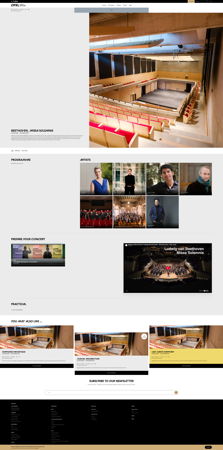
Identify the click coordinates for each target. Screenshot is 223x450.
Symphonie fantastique (13, 352)
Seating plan (94, 419)
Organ (52, 422)
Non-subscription (24, 133)
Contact (197, 1)
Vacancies (53, 442)
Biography (53, 411)
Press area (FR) (135, 413)
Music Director (54, 434)
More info (37, 448)
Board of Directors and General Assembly (59, 441)
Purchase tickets (94, 411)
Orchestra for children (15, 436)
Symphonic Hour (14, 419)
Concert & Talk (14, 418)
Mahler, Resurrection (88, 359)
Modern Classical (14, 429)
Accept (208, 447)
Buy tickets (191, 1)
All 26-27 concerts (15, 408)
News (133, 411)
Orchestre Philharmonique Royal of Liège (23, 5)
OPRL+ (12, 426)
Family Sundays (14, 434)
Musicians (53, 437)
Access (92, 416)
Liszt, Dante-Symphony (163, 352)
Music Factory (14, 427)
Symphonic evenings (15, 414)
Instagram (13, 1)
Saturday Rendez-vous (16, 421)
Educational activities (56, 416)
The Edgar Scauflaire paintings (57, 424)
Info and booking (37, 365)
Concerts (104, 5)
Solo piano (13, 444)
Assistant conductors (55, 436)
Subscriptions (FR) (15, 409)
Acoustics (53, 426)
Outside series (14, 133)
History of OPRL (54, 413)
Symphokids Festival (15, 437)
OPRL (15, 5)
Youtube (17, 1)
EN (210, 1)
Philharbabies (14, 439)
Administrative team (55, 439)
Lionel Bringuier (14, 416)
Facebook (11, 1)
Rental (52, 427)
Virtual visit (93, 417)
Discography (54, 414)
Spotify (15, 1)
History (52, 421)
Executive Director (55, 432)
